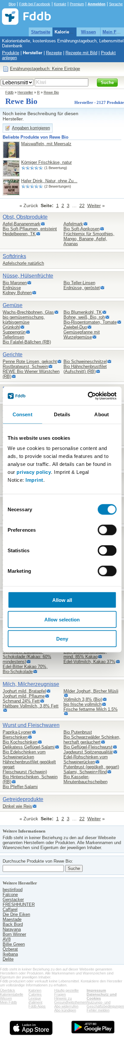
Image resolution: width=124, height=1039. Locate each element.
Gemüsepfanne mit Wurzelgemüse (81, 334)
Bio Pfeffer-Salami (20, 786)
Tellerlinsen (13, 337)
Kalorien (34, 990)
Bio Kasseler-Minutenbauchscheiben (85, 779)
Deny (62, 639)
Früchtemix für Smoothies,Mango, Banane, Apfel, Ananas (88, 238)
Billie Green (14, 944)
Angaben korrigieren (31, 127)
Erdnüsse (12, 287)
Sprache (116, 4)
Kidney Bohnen (17, 292)
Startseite (40, 31)
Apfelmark (73, 223)
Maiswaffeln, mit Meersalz (46, 143)
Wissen (88, 31)
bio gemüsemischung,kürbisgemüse (24, 320)
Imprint (34, 480)
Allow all (62, 600)
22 (82, 205)
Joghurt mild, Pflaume (24, 696)
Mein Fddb (8, 1002)
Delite (8, 959)
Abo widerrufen (66, 1006)
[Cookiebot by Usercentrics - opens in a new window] (88, 396)
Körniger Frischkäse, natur (46, 162)
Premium (77, 4)
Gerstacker (13, 899)
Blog (12, 4)
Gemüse (12, 305)
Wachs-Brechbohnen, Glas (28, 312)
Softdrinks (14, 256)
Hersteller (32, 52)
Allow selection (62, 619)
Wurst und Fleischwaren (31, 725)
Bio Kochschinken (20, 742)
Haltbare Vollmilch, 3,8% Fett (31, 705)
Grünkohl (11, 327)
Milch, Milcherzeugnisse (31, 684)
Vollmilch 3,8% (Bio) (82, 699)
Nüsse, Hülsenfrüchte (28, 276)
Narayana (12, 929)
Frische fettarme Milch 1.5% (90, 709)
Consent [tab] (22, 414)
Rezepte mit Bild (81, 52)
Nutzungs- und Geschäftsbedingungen (105, 1004)
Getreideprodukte (23, 799)
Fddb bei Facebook (34, 4)
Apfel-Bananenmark (21, 223)
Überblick (7, 990)
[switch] (107, 530)
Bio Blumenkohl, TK (82, 312)
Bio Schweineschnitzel (85, 361)
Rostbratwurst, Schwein (25, 366)
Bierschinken (15, 737)
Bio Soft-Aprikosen (81, 228)
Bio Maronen (15, 282)
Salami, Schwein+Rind (85, 771)
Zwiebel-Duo (75, 327)
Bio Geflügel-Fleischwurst (87, 747)
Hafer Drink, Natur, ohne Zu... (49, 180)
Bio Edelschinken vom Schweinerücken (24, 754)
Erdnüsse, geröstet (81, 287)
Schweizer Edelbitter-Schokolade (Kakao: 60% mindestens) (27, 656)
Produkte (10, 52)
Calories (35, 994)
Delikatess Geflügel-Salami (29, 747)
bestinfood (12, 889)
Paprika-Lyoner (17, 732)
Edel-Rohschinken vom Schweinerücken (85, 759)
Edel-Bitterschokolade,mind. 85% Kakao (85, 654)
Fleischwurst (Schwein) (25, 771)
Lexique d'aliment (35, 1000)
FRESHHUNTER (19, 904)
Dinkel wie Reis (17, 806)
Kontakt (60, 4)
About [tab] (101, 414)
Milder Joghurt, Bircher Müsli (90, 691)
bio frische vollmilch (82, 704)
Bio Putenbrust (77, 732)
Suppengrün (14, 332)
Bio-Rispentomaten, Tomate (90, 322)
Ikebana (10, 954)
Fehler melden (98, 1010)
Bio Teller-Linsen (79, 282)
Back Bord (13, 924)
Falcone (10, 894)
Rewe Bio (51, 92)
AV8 (7, 939)
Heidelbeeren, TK (19, 233)
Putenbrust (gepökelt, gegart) (91, 766)
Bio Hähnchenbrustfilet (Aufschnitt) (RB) (85, 369)
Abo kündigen (65, 1010)
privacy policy (34, 472)
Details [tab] (62, 414)
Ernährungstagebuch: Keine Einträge (45, 68)
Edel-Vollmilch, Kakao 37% (89, 661)
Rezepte (54, 52)
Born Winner (14, 934)
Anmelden (96, 4)
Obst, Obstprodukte (25, 217)
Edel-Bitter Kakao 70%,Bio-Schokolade (25, 669)
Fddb (9, 92)
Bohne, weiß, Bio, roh (84, 317)
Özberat (10, 949)
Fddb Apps (37, 1006)
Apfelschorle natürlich (23, 263)
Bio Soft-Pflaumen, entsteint (30, 228)
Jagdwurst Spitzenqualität (88, 751)
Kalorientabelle (70, 31)
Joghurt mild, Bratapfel (24, 691)
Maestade (12, 919)
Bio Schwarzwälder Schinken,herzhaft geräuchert (91, 740)
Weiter (94, 205)
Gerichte (12, 354)
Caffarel (10, 909)
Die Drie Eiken (16, 914)
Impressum (96, 990)
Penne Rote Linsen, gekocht (30, 361)
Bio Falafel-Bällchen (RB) (27, 341)
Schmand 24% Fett (21, 701)
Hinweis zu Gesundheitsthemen (70, 1000)
